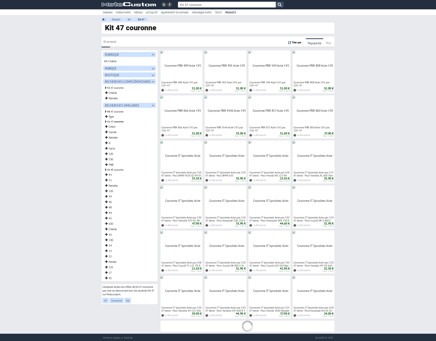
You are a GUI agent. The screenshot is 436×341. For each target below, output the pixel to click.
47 (105, 300)
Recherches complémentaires (128, 81)
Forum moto (123, 12)
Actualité (152, 12)
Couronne (116, 300)
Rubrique (112, 54)
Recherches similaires (122, 105)
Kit (127, 300)
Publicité (128, 337)
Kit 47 (141, 19)
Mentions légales (111, 337)
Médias (138, 12)
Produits (230, 12)
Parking (107, 12)
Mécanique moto (202, 12)
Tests (218, 12)
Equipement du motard (175, 12)
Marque (111, 68)
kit (129, 19)
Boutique (112, 75)
